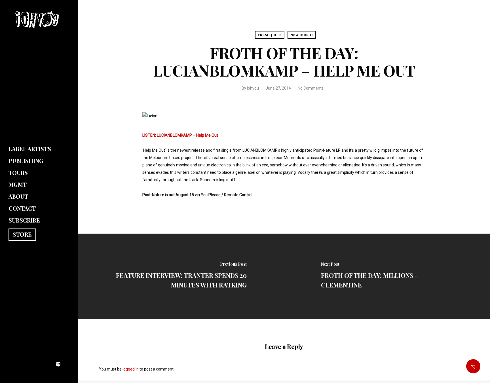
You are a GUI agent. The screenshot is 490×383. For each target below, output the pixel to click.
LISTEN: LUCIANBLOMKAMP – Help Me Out (180, 135)
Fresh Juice (270, 35)
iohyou (253, 88)
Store (22, 234)
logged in (130, 369)
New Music (301, 35)
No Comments (311, 88)
